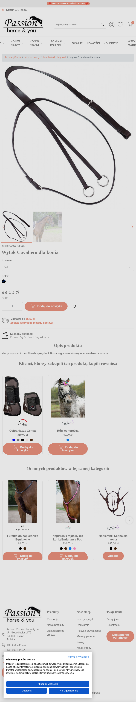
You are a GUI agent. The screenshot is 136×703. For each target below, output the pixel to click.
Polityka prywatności (78, 656)
